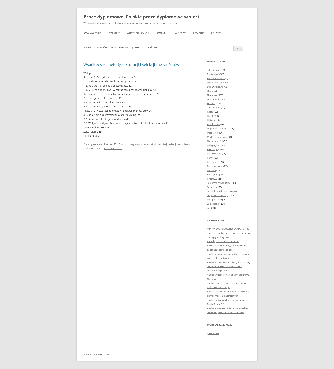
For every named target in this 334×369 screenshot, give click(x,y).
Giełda (210, 111)
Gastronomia (214, 107)
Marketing (212, 132)
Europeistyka (214, 99)
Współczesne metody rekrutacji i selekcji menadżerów (131, 64)
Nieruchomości (215, 141)
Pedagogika (213, 145)
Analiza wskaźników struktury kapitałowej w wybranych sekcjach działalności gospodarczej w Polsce (228, 266)
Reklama (211, 170)
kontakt (106, 354)
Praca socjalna (214, 153)
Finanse (211, 103)
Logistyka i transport (217, 128)
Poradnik (198, 33)
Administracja (214, 70)
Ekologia (211, 90)
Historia (211, 120)
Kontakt (216, 33)
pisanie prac (213, 333)
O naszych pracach (138, 33)
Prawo (210, 157)
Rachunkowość (215, 166)
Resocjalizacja (214, 174)
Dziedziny (114, 33)
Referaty (161, 33)
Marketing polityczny (218, 136)
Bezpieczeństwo (215, 78)
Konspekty (180, 33)
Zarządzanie (213, 203)
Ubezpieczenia (214, 199)
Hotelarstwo (213, 124)
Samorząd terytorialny (218, 182)
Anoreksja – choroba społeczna (223, 241)
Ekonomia (212, 95)
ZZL (116, 144)
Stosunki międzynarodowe (221, 191)
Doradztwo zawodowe (218, 82)
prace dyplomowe (92, 354)
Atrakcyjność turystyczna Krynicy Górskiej (228, 228)
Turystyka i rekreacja (217, 195)
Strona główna (92, 33)
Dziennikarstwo (215, 86)
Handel (210, 116)
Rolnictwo (212, 178)
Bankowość (213, 74)
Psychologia (213, 162)
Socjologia (212, 187)
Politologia (212, 149)
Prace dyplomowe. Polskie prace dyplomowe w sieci (141, 17)
